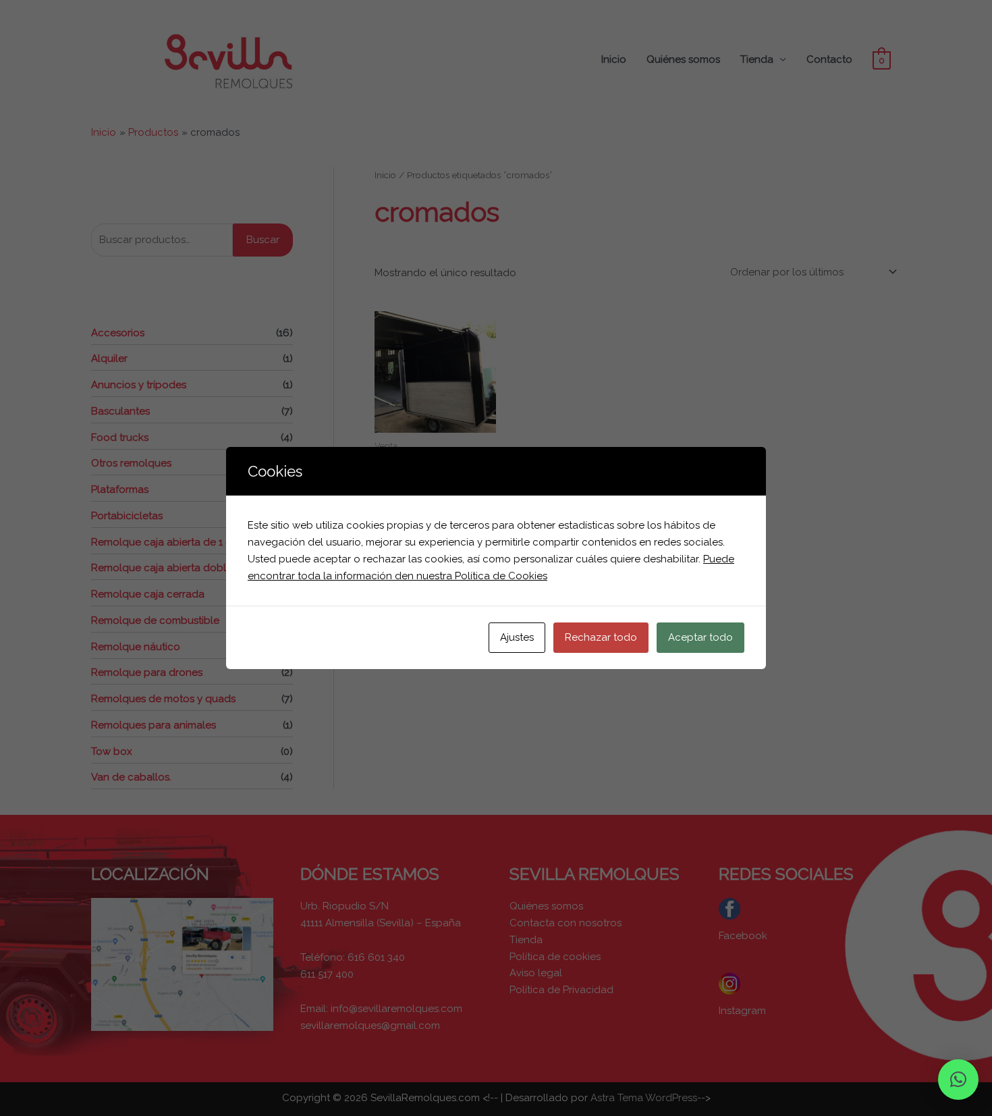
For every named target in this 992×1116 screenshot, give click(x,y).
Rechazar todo (601, 637)
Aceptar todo (700, 637)
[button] (958, 1079)
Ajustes (517, 637)
